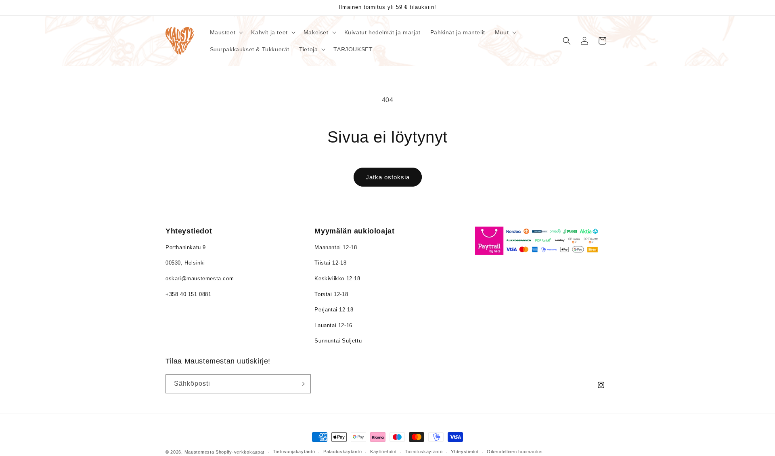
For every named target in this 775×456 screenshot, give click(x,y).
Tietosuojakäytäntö (294, 451)
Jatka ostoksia (388, 177)
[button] (226, 32)
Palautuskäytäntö (342, 451)
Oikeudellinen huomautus (514, 451)
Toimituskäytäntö (423, 451)
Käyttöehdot (383, 451)
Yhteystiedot (464, 451)
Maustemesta (199, 452)
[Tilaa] (301, 383)
